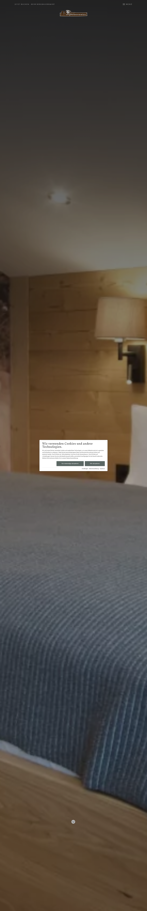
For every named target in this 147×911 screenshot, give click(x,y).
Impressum (102, 468)
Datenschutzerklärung (94, 468)
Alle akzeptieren (95, 463)
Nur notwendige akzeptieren (70, 463)
